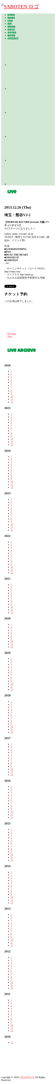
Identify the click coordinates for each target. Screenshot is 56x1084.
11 (12, 399)
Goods (11, 33)
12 (12, 402)
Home (11, 15)
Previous (11, 333)
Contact (13, 38)
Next (9, 336)
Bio (9, 24)
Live (10, 21)
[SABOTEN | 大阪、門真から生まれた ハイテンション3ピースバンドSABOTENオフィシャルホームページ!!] (20, 6)
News (11, 18)
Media (11, 27)
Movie (11, 36)
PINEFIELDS (27, 1077)
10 (12, 396)
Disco (11, 30)
